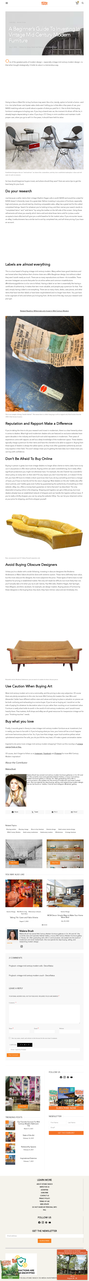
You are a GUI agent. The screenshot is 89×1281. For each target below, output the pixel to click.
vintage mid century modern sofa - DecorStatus (35, 966)
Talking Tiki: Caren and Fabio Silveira (24, 917)
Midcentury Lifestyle (34, 911)
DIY (51, 848)
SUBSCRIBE (44, 1241)
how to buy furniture (38, 829)
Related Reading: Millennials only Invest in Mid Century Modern (44, 311)
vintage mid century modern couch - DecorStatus (36, 975)
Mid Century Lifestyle (60, 848)
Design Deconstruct (32, 844)
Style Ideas (24, 914)
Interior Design (21, 22)
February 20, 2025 (14, 1099)
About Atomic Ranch (45, 1184)
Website (61, 1028)
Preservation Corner (15, 846)
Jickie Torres (63, 857)
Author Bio (9, 943)
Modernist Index (26, 1085)
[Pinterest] (67, 1077)
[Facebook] (22, 946)
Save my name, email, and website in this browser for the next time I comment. (34, 1038)
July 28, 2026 (65, 921)
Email (36, 1028)
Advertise (44, 1190)
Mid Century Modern (14, 832)
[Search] (6, 3)
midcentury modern (47, 832)
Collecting (12, 22)
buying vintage (23, 829)
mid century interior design (67, 829)
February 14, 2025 (28, 1138)
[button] (42, 925)
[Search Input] (83, 3)
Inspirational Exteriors (28, 1158)
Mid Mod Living (22, 911)
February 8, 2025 (29, 1150)
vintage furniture (71, 832)
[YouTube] (71, 1077)
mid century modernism (31, 832)
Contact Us (44, 1196)
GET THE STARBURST (66, 1133)
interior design (51, 829)
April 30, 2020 (13, 857)
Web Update (44, 1204)
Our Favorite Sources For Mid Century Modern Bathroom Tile (28, 1124)
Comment (12, 1003)
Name (11, 1028)
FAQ (44, 1210)
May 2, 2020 (12, 47)
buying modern (11, 829)
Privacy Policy (44, 1198)
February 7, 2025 (29, 1161)
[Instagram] (64, 1077)
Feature (17, 1085)
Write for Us (44, 1187)
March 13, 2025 (28, 1128)
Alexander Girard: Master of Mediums (22, 1091)
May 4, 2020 (54, 857)
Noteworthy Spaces (28, 1147)
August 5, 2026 (23, 921)
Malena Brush (10, 769)
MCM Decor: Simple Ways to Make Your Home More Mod (65, 916)
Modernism (59, 832)
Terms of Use (44, 1201)
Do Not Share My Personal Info (44, 1207)
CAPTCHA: (13, 1045)
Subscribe (44, 1193)
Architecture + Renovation (17, 844)
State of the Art (28, 1135)
